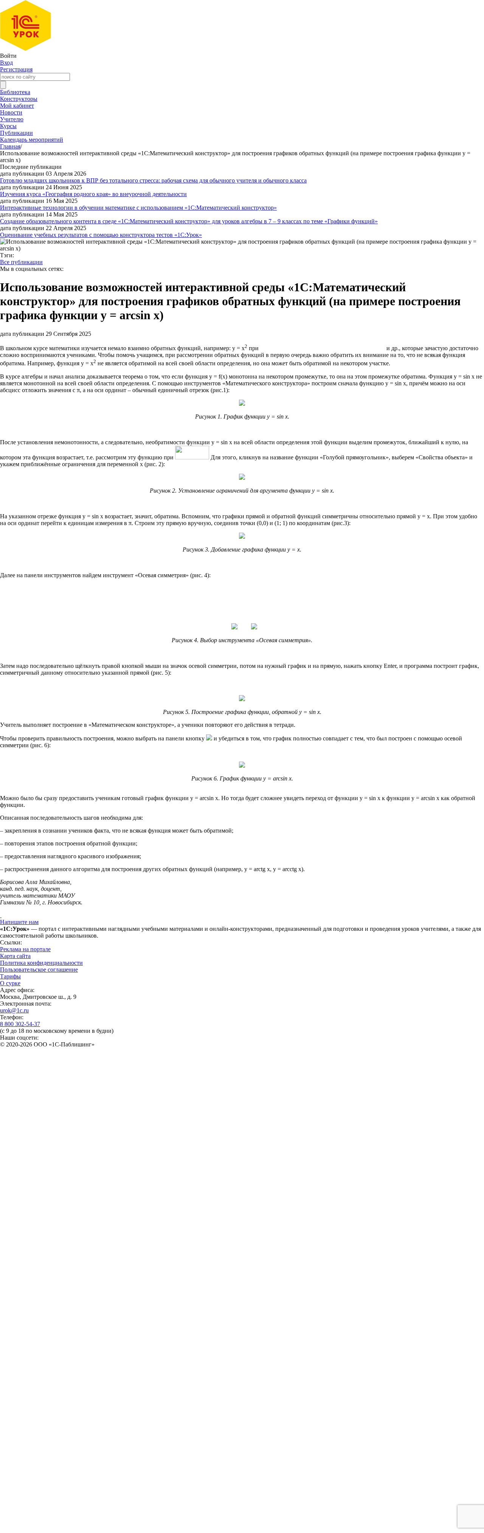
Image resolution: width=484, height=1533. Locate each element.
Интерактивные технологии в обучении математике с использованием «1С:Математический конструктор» (138, 207)
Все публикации (21, 262)
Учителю (11, 119)
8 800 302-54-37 (20, 1024)
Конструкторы (18, 99)
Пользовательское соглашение (39, 969)
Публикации (16, 133)
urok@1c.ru (14, 1010)
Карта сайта (15, 956)
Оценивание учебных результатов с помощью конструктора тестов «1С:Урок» (101, 235)
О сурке (10, 983)
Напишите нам (19, 922)
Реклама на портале (25, 949)
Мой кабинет (17, 105)
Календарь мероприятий (31, 139)
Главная (10, 146)
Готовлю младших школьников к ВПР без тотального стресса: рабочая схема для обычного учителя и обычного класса (153, 180)
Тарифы (10, 976)
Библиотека (15, 92)
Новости (11, 112)
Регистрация (16, 69)
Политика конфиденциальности (41, 963)
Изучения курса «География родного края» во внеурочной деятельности (93, 194)
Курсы (8, 126)
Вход (6, 62)
